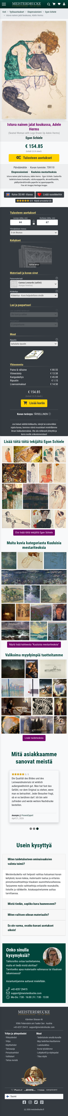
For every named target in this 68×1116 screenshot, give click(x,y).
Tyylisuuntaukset (16, 12)
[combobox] (34, 232)
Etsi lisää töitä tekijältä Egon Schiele (34, 532)
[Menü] (4, 4)
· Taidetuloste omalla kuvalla (48, 1037)
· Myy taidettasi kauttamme (48, 1041)
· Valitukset (9, 1056)
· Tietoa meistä (11, 1060)
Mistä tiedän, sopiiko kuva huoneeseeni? (32, 904)
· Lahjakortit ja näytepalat (47, 1052)
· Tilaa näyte (41, 1056)
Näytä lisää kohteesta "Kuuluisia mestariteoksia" (34, 644)
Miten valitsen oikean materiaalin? (28, 915)
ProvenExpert (27, 815)
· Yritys (7, 1041)
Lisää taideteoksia (34, 737)
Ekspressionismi (35, 12)
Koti (4, 12)
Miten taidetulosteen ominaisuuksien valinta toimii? (30, 861)
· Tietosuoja (10, 1049)
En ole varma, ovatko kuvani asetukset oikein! (30, 928)
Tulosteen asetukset (36, 158)
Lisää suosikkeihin (51, 194)
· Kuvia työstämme (44, 1049)
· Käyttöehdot (10, 1045)
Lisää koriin (36, 403)
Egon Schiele (50, 12)
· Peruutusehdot (12, 1052)
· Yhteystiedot (11, 1037)
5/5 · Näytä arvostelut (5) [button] (40, 200)
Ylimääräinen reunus (18, 229)
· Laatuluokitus (42, 1045)
